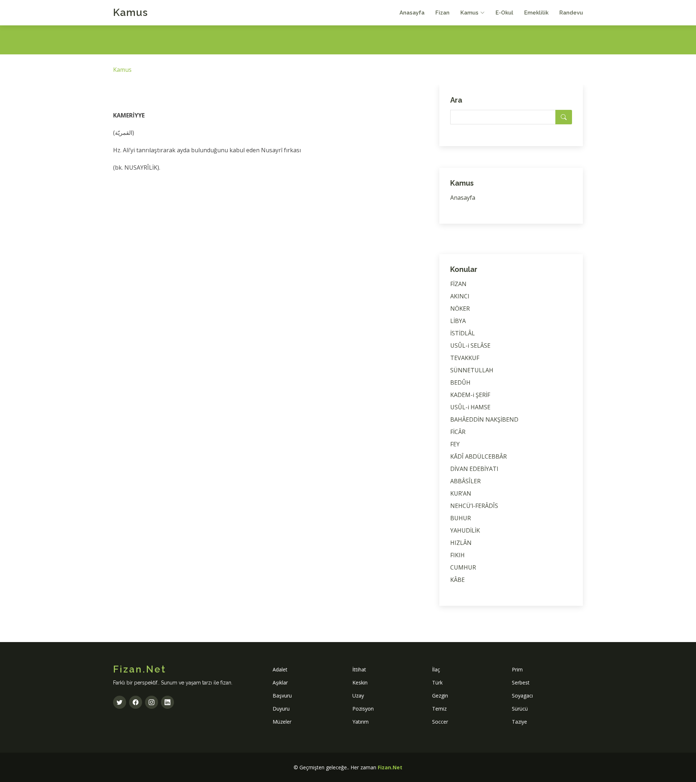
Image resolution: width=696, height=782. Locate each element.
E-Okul (504, 12)
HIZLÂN (461, 543)
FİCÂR (457, 432)
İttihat (359, 669)
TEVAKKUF (464, 358)
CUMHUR (463, 567)
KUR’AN (460, 493)
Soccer (440, 721)
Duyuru (281, 708)
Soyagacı (522, 695)
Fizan (442, 12)
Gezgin (440, 695)
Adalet (280, 669)
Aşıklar (280, 682)
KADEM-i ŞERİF (470, 395)
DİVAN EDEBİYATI (474, 469)
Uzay (358, 695)
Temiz (439, 708)
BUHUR (460, 518)
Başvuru (282, 695)
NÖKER (460, 309)
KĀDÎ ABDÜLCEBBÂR (478, 456)
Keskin (360, 682)
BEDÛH (460, 382)
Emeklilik (536, 12)
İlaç (436, 669)
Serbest (521, 682)
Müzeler (282, 721)
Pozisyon (363, 708)
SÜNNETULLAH (471, 370)
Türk (437, 682)
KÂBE (457, 580)
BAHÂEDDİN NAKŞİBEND (484, 419)
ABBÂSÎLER (465, 481)
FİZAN (458, 284)
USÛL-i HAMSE (470, 407)
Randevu (571, 12)
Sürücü (520, 708)
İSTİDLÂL (462, 333)
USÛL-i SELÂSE (470, 345)
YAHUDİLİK (465, 530)
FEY (455, 444)
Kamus (130, 12)
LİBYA (458, 321)
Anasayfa (411, 12)
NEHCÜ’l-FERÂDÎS (474, 506)
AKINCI (459, 296)
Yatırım (360, 721)
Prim (517, 669)
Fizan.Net (390, 767)
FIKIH (457, 555)
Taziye (519, 721)
